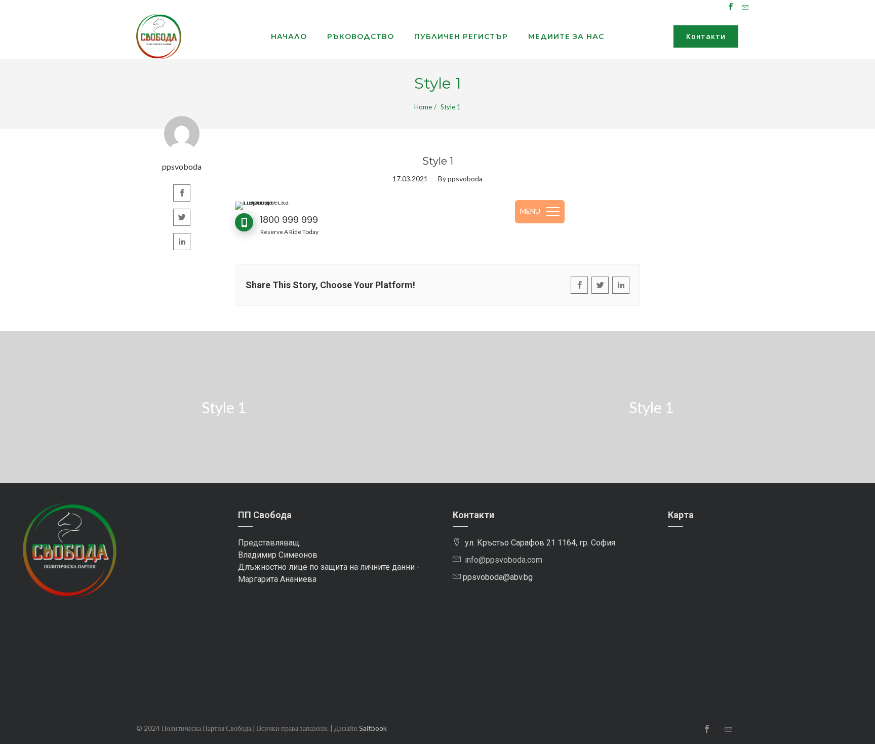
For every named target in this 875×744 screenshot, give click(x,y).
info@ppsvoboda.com (503, 560)
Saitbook (373, 728)
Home (423, 107)
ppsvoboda (182, 166)
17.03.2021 (410, 178)
